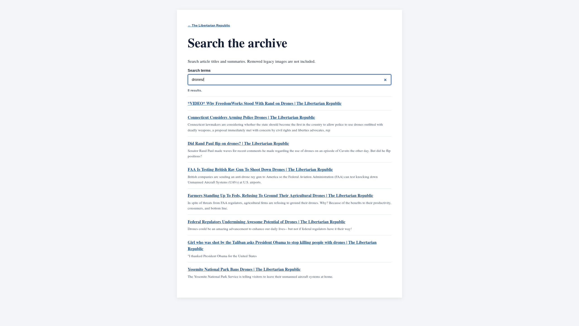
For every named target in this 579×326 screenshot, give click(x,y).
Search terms (199, 70)
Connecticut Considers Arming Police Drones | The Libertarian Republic (251, 117)
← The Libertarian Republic (209, 25)
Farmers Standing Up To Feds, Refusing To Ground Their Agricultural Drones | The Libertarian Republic (280, 195)
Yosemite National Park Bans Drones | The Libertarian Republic (244, 269)
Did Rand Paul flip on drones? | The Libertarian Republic (238, 143)
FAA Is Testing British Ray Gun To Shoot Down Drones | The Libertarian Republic (260, 169)
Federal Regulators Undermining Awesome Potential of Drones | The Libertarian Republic (266, 222)
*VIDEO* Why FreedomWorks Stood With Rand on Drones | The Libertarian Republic (265, 103)
